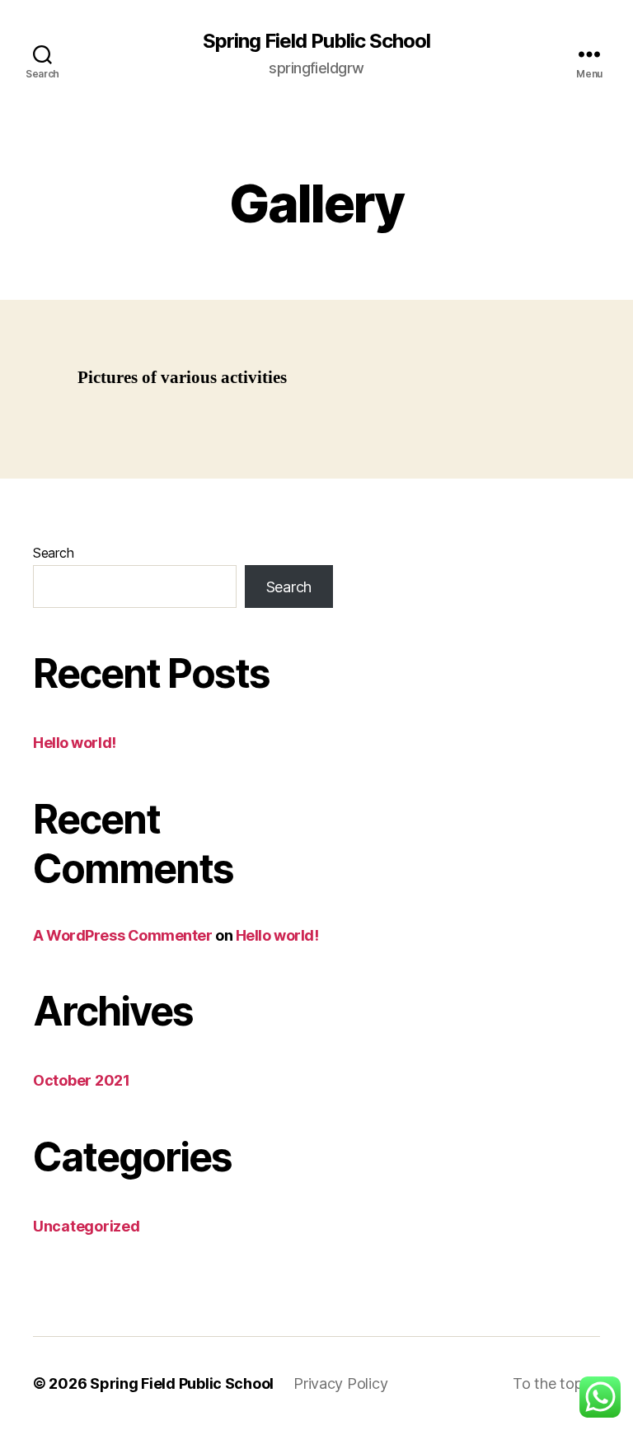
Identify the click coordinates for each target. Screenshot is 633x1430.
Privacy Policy (340, 1383)
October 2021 (81, 1080)
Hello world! (74, 742)
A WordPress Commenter (123, 935)
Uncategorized (86, 1226)
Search (53, 552)
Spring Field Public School (316, 41)
